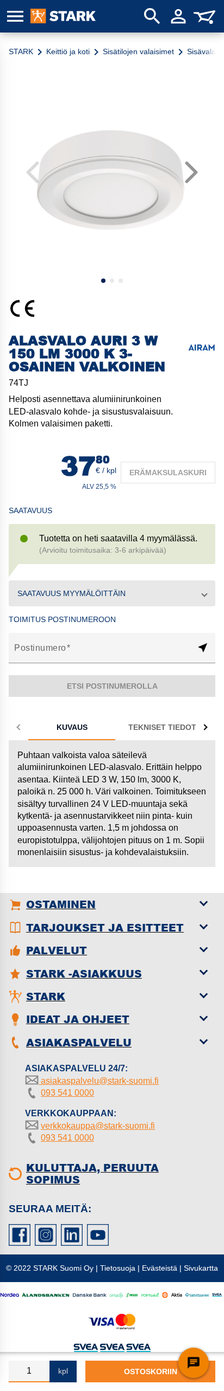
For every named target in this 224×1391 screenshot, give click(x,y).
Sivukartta (201, 1268)
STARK (21, 51)
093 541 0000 (67, 1092)
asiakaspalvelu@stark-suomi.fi (99, 1080)
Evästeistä (159, 1268)
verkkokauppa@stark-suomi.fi (98, 1125)
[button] (112, 593)
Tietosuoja (117, 1268)
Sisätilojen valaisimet (138, 51)
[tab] (71, 727)
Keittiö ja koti (68, 51)
